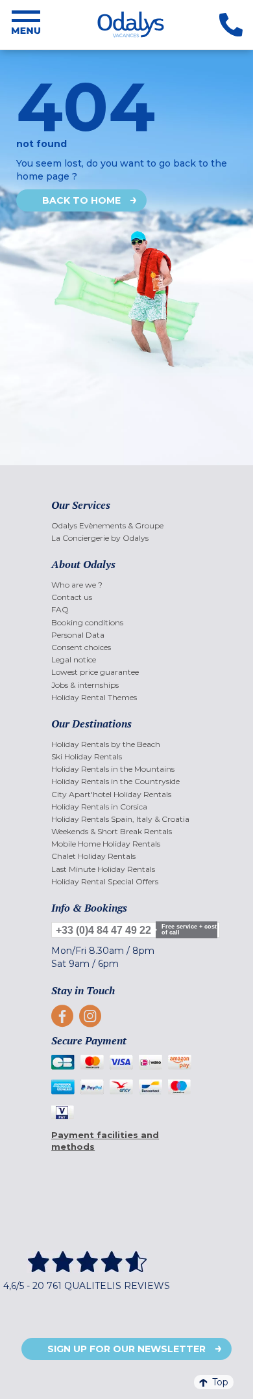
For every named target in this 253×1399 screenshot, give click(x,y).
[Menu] (26, 24)
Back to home (81, 200)
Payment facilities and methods (105, 1141)
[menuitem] (126, 525)
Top (220, 1382)
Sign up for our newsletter (126, 1349)
